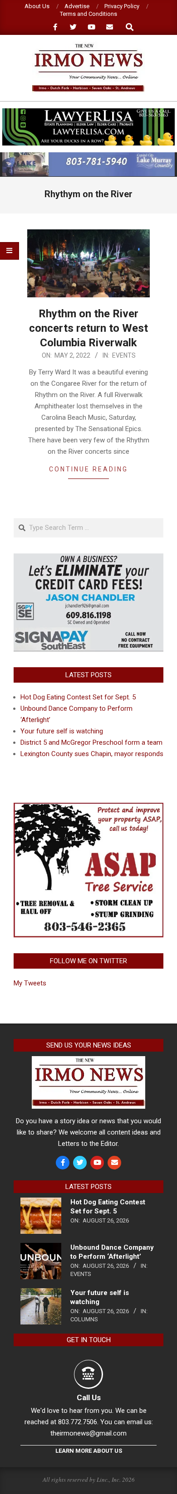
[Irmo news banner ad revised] (88, 112)
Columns (84, 1319)
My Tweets (30, 983)
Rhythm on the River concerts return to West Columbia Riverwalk (88, 328)
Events (124, 355)
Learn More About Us (88, 1450)
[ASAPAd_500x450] (88, 808)
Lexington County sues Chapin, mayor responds (91, 754)
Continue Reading (88, 469)
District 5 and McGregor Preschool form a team (91, 742)
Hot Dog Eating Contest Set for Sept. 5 (78, 697)
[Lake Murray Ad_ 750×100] (88, 156)
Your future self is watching (61, 731)
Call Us (89, 1397)
